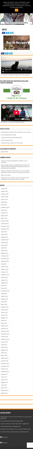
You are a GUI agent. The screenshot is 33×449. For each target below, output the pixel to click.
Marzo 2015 (4, 387)
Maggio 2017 (4, 317)
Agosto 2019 (4, 277)
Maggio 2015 (4, 382)
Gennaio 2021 (4, 266)
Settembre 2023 (5, 229)
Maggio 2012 (4, 393)
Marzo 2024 (4, 218)
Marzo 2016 (4, 355)
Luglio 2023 (4, 231)
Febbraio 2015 (4, 390)
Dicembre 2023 (5, 223)
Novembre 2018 (5, 291)
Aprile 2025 (4, 204)
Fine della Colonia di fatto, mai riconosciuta (12, 143)
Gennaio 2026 (4, 196)
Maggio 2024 (4, 215)
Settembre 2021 (5, 261)
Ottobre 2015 (4, 369)
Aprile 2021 (4, 264)
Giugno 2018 (4, 296)
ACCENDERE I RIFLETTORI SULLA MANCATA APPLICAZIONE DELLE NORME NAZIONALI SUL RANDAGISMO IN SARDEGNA (15, 166)
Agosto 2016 (4, 342)
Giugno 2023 (4, 234)
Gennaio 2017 (4, 328)
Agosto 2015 (4, 374)
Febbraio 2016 (4, 358)
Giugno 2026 (4, 191)
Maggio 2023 (4, 237)
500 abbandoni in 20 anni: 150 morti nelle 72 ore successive (16, 132)
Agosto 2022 (4, 245)
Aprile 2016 (4, 352)
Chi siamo (8, 175)
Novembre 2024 (5, 207)
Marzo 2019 (4, 288)
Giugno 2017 (4, 315)
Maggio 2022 (4, 253)
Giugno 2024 (4, 213)
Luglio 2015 (4, 377)
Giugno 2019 (4, 280)
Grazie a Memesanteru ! (7, 140)
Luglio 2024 (4, 210)
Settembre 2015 (5, 371)
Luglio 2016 (4, 344)
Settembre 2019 (5, 274)
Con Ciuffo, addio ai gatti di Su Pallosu (10, 431)
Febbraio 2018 (4, 307)
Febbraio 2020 (4, 269)
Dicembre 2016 (5, 331)
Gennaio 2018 (4, 309)
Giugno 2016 (4, 347)
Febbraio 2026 (4, 194)
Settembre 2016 (5, 339)
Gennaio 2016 (4, 361)
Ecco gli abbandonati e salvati (8, 134)
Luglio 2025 (4, 202)
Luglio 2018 (4, 293)
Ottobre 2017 (4, 312)
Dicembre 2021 (5, 256)
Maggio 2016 (4, 350)
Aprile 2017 (4, 320)
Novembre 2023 (5, 226)
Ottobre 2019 (4, 272)
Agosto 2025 (4, 199)
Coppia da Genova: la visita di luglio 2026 (11, 137)
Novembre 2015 (5, 366)
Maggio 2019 (4, 282)
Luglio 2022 (4, 247)
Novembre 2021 (5, 258)
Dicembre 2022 (5, 239)
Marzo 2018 (4, 304)
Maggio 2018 (4, 299)
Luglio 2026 (4, 188)
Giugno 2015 (4, 379)
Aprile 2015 (4, 385)
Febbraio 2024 (4, 221)
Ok (16, 10)
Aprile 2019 (4, 285)
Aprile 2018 (4, 301)
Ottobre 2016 (4, 336)
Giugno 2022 (4, 250)
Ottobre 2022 (4, 242)
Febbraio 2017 (4, 326)
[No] (31, 7)
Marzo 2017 (4, 323)
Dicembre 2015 (5, 363)
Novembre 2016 (5, 334)
